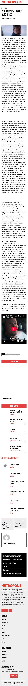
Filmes (11, 486)
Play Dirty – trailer (15, 474)
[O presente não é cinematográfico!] (5, 412)
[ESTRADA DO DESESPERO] (5, 493)
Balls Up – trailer (15, 465)
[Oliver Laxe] (5, 439)
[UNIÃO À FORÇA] (5, 502)
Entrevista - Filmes (16, 440)
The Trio (13, 429)
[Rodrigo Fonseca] (6, 537)
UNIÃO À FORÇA (14, 501)
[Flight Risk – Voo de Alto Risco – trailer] (5, 511)
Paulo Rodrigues (21, 684)
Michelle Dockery (6, 355)
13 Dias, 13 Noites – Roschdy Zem (16, 448)
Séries (12, 431)
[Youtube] (10, 610)
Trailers (12, 467)
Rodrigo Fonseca (5, 18)
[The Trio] (5, 430)
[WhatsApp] (13, 21)
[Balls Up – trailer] (5, 466)
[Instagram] (7, 610)
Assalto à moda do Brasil (16, 420)
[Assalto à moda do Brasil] (5, 421)
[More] (16, 21)
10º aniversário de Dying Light (8, 525)
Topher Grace (14, 355)
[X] (6, 21)
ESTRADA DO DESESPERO (17, 492)
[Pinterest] (9, 21)
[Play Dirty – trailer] (5, 475)
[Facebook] (2, 21)
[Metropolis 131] (14, 380)
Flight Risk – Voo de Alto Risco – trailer (17, 510)
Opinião (12, 414)
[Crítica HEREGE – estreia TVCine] (5, 484)
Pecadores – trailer (22, 524)
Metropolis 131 (7, 399)
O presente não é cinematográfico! (16, 411)
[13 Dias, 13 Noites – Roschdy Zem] (5, 448)
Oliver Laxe (13, 438)
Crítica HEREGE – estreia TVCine (17, 483)
